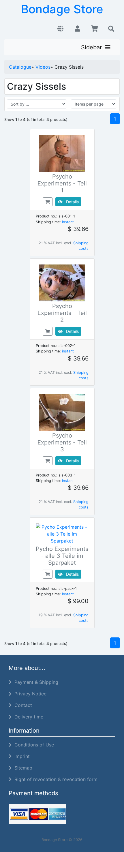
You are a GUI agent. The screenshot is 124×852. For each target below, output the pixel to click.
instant (68, 222)
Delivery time (27, 717)
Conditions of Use (33, 745)
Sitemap (22, 768)
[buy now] (47, 201)
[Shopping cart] (94, 29)
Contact (22, 705)
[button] (60, 29)
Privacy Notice (29, 694)
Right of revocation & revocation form (54, 779)
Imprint (21, 756)
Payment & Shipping (35, 682)
